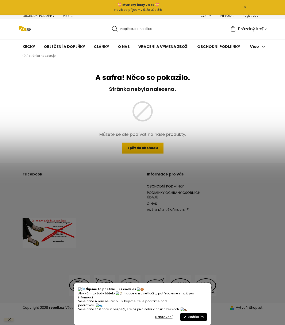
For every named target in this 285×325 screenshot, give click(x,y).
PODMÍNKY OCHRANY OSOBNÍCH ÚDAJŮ (173, 195)
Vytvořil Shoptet (249, 307)
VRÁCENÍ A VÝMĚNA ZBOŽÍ (168, 210)
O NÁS (152, 203)
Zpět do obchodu (142, 148)
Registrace (250, 15)
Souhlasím (196, 317)
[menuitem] (28, 46)
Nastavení (164, 317)
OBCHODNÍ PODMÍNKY (38, 16)
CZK (204, 15)
